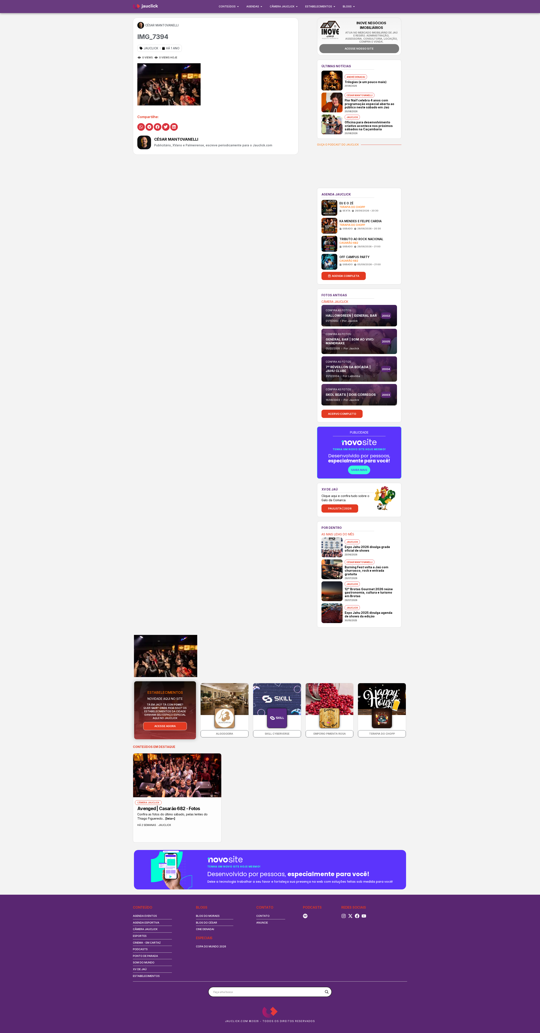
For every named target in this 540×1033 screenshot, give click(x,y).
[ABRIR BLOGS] (354, 6)
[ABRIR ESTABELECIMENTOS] (334, 6)
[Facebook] (357, 916)
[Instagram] (343, 916)
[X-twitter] (350, 916)
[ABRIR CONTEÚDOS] (238, 6)
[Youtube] (364, 916)
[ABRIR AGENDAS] (261, 6)
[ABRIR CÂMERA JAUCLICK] (297, 6)
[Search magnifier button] (327, 992)
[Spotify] (305, 916)
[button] (141, 127)
